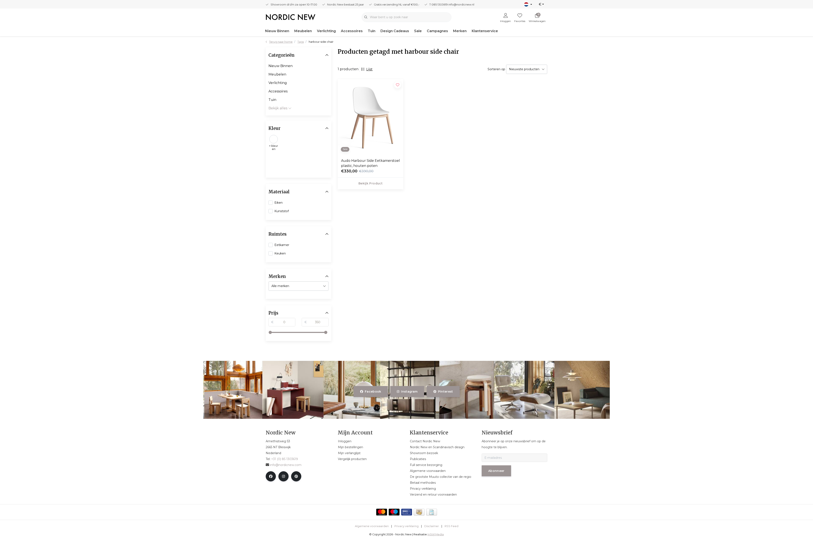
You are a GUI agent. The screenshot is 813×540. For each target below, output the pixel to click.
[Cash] (419, 512)
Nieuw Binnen (277, 31)
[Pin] (406, 512)
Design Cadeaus (394, 31)
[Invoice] (431, 512)
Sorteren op (496, 69)
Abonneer (496, 471)
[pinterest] (296, 476)
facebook (373, 391)
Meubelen (303, 31)
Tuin (371, 31)
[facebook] (271, 476)
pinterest (445, 391)
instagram (409, 391)
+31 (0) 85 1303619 (284, 459)
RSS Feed (451, 526)
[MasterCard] (381, 512)
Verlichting (326, 31)
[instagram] (283, 476)
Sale (418, 31)
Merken (460, 31)
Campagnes (437, 31)
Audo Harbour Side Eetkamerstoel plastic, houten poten (370, 163)
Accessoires (352, 31)
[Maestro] (394, 512)
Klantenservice (485, 31)
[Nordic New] (290, 17)
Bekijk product (370, 183)
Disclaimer (431, 526)
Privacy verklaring (406, 526)
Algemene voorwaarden (372, 526)
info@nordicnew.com (285, 465)
